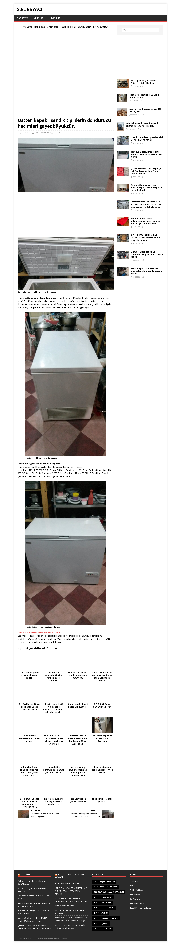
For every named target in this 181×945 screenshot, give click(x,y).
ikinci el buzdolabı (103, 902)
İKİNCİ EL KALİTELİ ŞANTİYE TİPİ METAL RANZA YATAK (147, 138)
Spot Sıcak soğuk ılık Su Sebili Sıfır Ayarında (144, 96)
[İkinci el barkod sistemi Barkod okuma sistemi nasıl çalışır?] (120, 129)
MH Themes (38, 939)
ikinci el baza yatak (103, 897)
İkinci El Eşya (135, 894)
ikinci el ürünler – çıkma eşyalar (69, 875)
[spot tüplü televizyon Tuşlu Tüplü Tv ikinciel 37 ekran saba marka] (123, 157)
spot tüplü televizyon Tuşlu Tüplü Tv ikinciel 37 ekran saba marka (146, 154)
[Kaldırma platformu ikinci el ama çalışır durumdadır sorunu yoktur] (123, 274)
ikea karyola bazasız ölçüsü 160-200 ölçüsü (145, 110)
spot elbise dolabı (102, 929)
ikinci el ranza (101, 913)
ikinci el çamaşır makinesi (106, 918)
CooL (37, 132)
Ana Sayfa (27, 26)
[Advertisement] (65, 74)
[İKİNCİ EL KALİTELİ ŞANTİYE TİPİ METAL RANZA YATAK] (123, 143)
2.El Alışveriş (135, 899)
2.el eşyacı (25, 874)
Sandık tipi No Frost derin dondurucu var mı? (40, 632)
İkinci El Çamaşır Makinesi (140, 908)
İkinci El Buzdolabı (137, 903)
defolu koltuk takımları (106, 887)
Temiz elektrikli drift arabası (67, 883)
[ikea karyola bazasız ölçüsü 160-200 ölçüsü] (122, 114)
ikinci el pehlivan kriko (64, 906)
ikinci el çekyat (101, 923)
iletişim (55, 18)
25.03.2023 (26, 132)
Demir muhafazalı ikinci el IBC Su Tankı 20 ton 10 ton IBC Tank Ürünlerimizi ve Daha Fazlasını (147, 204)
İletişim (133, 885)
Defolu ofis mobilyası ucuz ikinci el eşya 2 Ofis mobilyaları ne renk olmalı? (146, 187)
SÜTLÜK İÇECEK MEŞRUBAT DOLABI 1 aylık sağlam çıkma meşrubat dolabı (145, 238)
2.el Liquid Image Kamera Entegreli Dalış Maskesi (143, 81)
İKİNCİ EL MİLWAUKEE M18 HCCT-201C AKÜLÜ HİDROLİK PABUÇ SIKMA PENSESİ (71, 891)
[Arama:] (140, 30)
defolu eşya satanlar (104, 881)
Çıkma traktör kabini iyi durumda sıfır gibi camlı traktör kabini (147, 254)
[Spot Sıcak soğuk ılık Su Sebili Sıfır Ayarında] (122, 100)
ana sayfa (22, 18)
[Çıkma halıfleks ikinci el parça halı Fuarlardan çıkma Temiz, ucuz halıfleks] (123, 174)
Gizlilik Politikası (136, 890)
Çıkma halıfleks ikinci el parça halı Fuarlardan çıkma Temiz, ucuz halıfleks (146, 171)
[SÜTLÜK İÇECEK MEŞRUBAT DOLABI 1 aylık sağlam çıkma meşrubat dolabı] (123, 240)
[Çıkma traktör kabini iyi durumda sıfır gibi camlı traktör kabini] (123, 257)
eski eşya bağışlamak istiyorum (109, 892)
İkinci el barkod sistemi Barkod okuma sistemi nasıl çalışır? (142, 124)
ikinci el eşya (39, 26)
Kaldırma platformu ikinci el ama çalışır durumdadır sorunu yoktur (146, 271)
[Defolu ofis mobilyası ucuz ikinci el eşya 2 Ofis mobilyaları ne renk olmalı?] (123, 190)
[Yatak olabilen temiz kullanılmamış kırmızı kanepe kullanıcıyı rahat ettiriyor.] (123, 224)
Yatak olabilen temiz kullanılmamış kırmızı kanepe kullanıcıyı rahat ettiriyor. (145, 221)
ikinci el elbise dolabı (104, 908)
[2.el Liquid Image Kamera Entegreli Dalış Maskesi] (123, 86)
